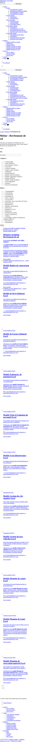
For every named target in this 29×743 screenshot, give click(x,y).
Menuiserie (9, 204)
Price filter (2, 155)
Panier (5, 58)
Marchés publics (10, 173)
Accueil (2, 131)
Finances (8, 166)
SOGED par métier (11, 725)
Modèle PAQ (9, 43)
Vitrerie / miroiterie (11, 214)
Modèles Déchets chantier (12, 175)
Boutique (7, 131)
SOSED (14, 23)
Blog (7, 732)
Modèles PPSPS (10, 178)
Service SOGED (10, 54)
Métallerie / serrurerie (11, 206)
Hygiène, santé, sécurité (12, 170)
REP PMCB (15, 24)
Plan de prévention (17, 34)
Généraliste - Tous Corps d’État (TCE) (16, 201)
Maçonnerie (9, 203)
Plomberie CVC (10, 209)
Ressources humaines (11, 185)
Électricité (8, 220)
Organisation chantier (11, 26)
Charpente (8, 193)
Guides (5, 6)
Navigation (6, 730)
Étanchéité (9, 222)
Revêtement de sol (11, 212)
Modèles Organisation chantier (13, 176)
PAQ (13, 17)
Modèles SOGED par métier (13, 46)
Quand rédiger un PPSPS (18, 11)
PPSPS (8, 8)
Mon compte (9, 736)
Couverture (9, 194)
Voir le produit (7, 259)
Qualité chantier (10, 15)
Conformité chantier (11, 33)
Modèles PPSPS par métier (13, 42)
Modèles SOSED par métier (13, 48)
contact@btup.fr (7, 703)
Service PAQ (9, 55)
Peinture (8, 207)
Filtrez (2, 225)
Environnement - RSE (11, 165)
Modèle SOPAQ (10, 45)
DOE (13, 27)
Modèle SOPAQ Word (12, 729)
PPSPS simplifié (16, 9)
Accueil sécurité (16, 39)
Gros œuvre (9, 199)
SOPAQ (14, 18)
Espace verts (9, 198)
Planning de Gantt (16, 29)
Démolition (9, 196)
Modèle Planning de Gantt (13, 49)
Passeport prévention (17, 37)
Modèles (5, 40)
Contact (5, 57)
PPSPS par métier (16, 14)
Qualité (7, 183)
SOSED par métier (11, 726)
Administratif (9, 162)
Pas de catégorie (10, 181)
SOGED (14, 21)
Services (5, 51)
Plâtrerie (8, 211)
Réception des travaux (17, 30)
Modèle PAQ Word (11, 727)
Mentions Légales (13, 739)
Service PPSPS (10, 52)
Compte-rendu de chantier (18, 31)
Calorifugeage (9, 191)
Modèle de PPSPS (17, 12)
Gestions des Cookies (15, 741)
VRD (7, 216)
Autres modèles (9, 163)
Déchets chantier (10, 20)
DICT (13, 36)
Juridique (8, 171)
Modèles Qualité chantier (12, 180)
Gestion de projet (10, 168)
